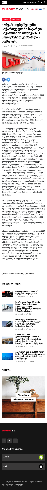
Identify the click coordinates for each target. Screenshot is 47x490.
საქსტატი (30, 273)
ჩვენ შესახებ (7, 485)
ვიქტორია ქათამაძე (10, 46)
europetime (21, 296)
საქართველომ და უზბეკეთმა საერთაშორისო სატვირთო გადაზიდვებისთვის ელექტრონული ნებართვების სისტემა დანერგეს (28, 306)
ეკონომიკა (6, 19)
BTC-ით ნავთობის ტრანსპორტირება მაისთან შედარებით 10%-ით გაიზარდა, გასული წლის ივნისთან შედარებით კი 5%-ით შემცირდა (28, 338)
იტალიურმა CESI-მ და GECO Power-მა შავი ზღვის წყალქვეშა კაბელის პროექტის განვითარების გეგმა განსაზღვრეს (30, 355)
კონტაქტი (18, 485)
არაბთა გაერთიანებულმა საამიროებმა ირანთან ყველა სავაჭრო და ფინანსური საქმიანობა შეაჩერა (28, 322)
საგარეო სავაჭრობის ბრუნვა (13, 273)
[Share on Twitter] (8, 79)
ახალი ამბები (15, 19)
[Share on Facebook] (4, 79)
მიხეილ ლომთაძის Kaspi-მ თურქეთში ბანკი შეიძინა (26, 292)
